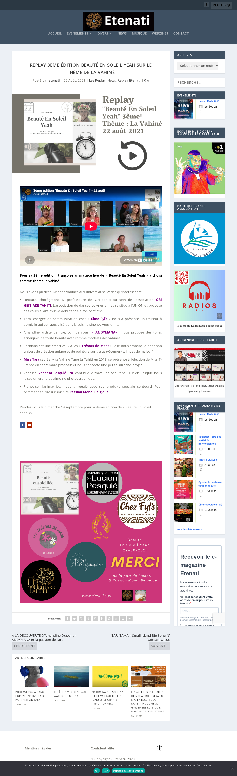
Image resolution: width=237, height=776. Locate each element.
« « (104, 332)
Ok (96, 770)
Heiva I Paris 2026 (208, 101)
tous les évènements (189, 529)
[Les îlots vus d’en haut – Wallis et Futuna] (71, 676)
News (122, 33)
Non (105, 770)
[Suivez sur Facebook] (22, 425)
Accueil (55, 33)
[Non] (232, 768)
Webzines (160, 33)
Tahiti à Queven (207, 459)
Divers (103, 33)
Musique (139, 33)
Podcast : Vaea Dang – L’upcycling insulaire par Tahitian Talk (30, 695)
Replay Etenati (129, 80)
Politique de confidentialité (128, 770)
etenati (54, 80)
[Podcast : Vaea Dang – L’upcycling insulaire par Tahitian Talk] (32, 676)
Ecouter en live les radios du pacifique (199, 325)
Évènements (77, 33)
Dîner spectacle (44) (210, 504)
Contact (181, 33)
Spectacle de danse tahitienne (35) (210, 483)
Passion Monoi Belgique (89, 392)
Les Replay (97, 80)
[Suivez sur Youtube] (29, 425)
